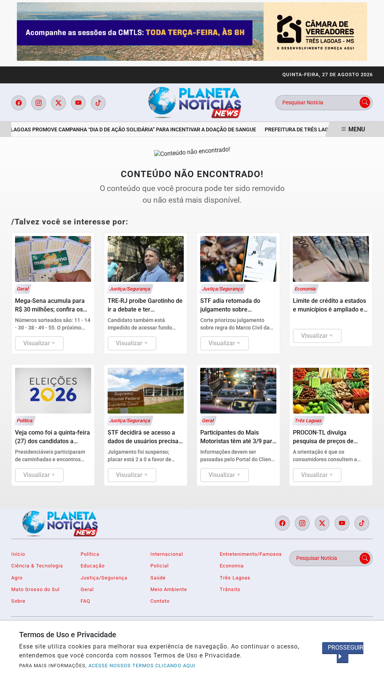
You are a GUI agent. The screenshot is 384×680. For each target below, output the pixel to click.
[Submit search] (365, 102)
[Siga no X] (58, 102)
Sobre (18, 601)
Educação (93, 566)
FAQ (85, 601)
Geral (87, 589)
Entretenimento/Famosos (250, 554)
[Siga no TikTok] (98, 102)
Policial (159, 566)
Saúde (158, 578)
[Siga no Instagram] (38, 102)
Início (18, 554)
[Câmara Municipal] (192, 31)
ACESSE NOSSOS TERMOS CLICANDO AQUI (141, 665)
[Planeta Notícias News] (195, 102)
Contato (160, 601)
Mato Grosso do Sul (35, 589)
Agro (16, 578)
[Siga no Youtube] (78, 102)
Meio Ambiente (168, 589)
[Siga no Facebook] (18, 102)
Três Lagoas (235, 578)
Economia (232, 566)
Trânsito (230, 589)
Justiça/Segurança (104, 578)
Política (90, 554)
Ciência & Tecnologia (37, 566)
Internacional (166, 554)
